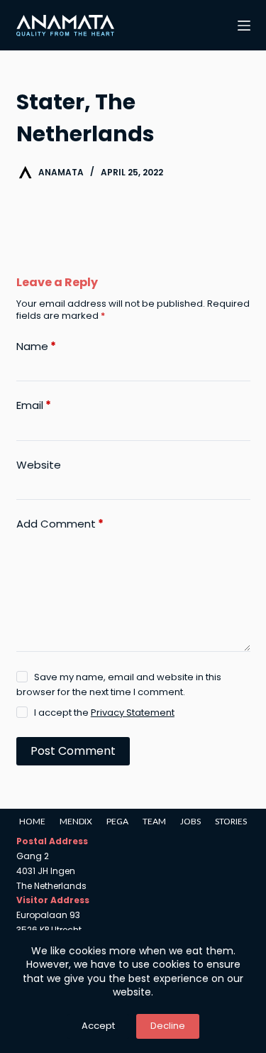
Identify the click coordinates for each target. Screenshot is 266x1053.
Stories (231, 821)
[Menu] (244, 25)
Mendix (76, 821)
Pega (117, 821)
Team (154, 821)
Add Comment (60, 524)
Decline (167, 1025)
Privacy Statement (132, 712)
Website (38, 465)
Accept (98, 1025)
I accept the (104, 712)
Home (32, 821)
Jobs (190, 821)
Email (33, 405)
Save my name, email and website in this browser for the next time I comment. (118, 684)
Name (36, 346)
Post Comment (73, 751)
